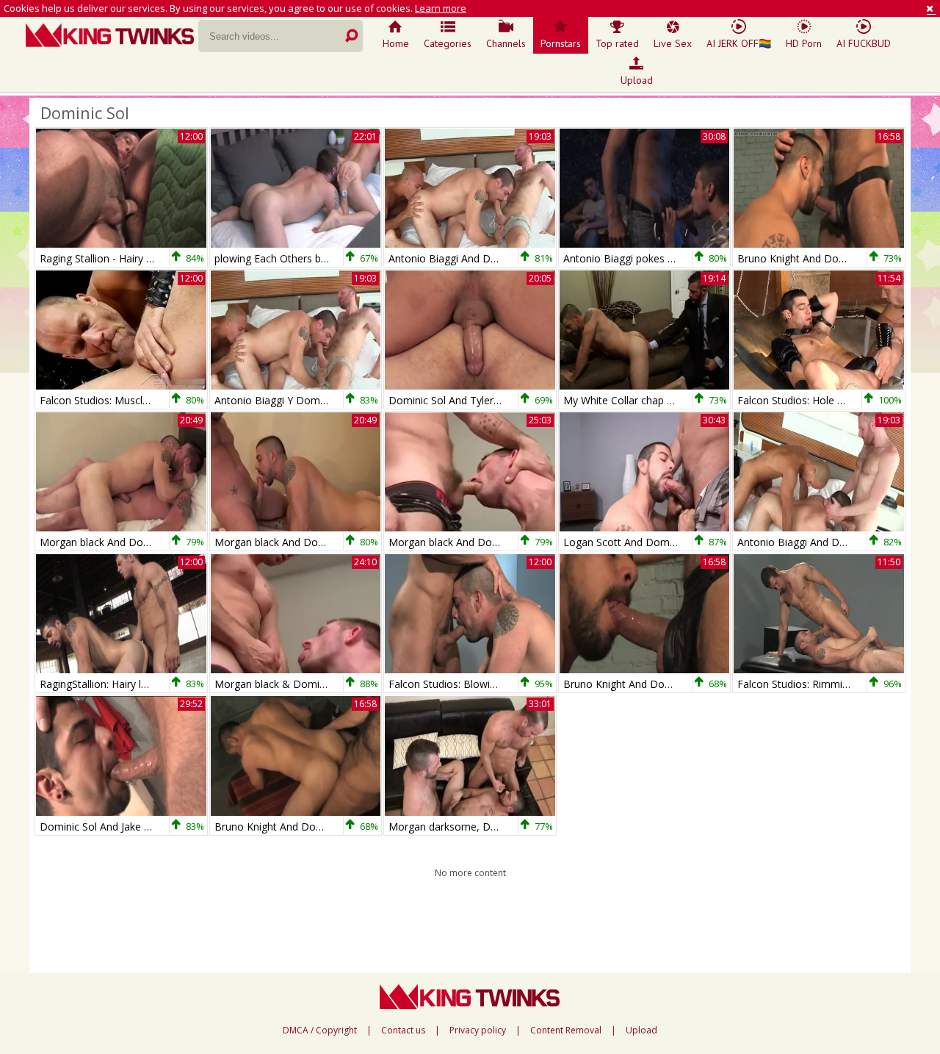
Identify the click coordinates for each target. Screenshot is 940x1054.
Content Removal (565, 1030)
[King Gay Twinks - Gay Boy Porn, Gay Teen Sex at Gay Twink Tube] (112, 36)
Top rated (617, 43)
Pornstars (560, 43)
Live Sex (673, 43)
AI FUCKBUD (863, 43)
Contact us (403, 1030)
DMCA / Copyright (320, 1030)
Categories (447, 43)
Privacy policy (477, 1030)
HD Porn (804, 43)
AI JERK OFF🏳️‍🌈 (738, 43)
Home (396, 43)
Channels (506, 43)
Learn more (440, 8)
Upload (637, 80)
